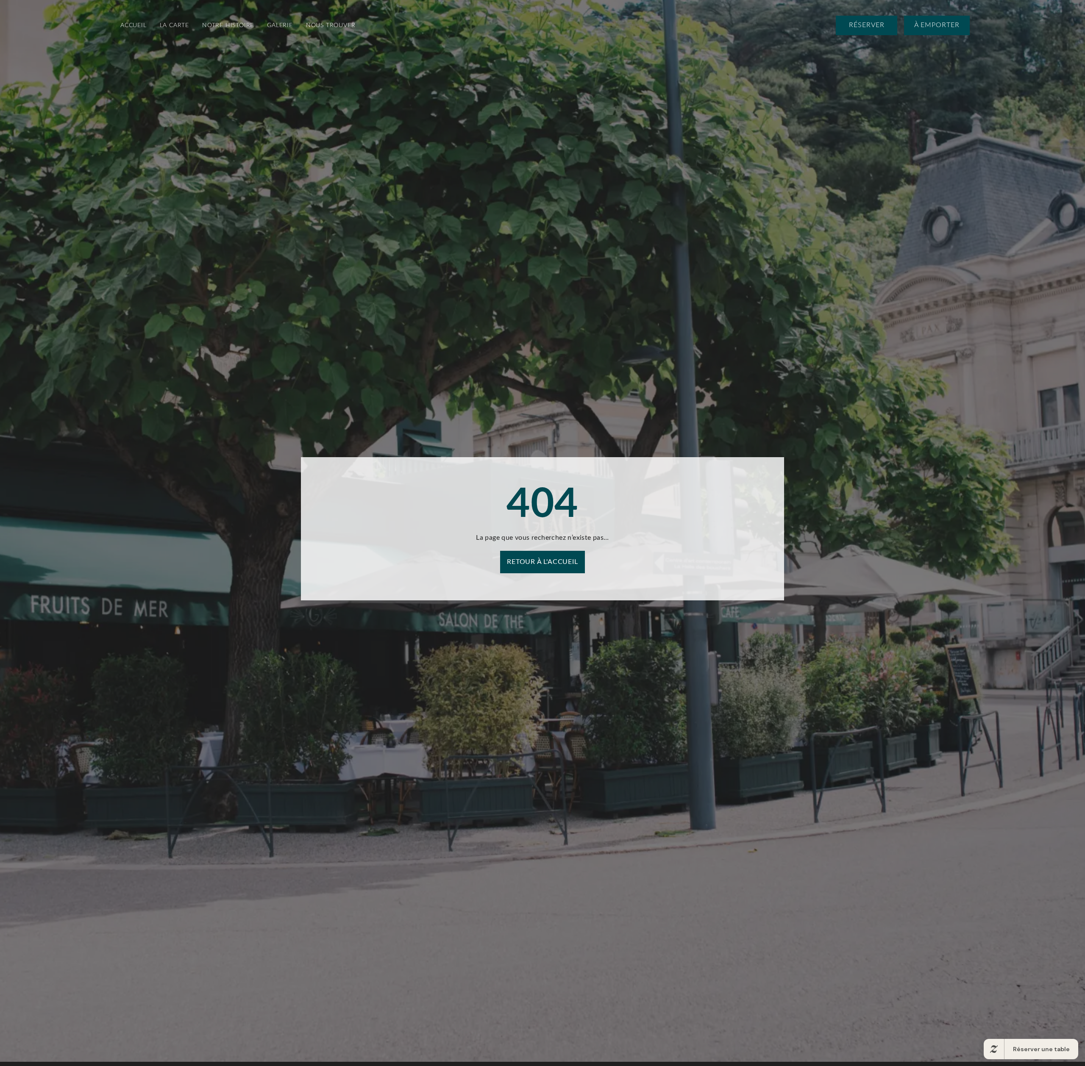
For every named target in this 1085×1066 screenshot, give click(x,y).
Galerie (280, 25)
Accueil (133, 25)
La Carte (174, 25)
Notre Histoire (228, 25)
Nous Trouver (331, 25)
